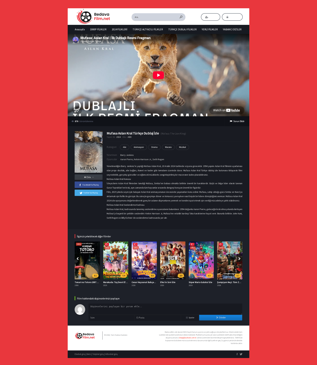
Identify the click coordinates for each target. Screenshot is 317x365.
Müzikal (182, 147)
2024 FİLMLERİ (119, 29)
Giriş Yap (234, 17)
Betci (89, 354)
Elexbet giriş (80, 354)
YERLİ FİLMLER (210, 29)
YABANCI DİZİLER (232, 29)
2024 (118, 136)
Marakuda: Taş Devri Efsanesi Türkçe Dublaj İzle (126, 282)
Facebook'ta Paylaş (91, 184)
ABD (129, 136)
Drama (154, 147)
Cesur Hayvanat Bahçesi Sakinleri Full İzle (152, 282)
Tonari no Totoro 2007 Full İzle (89, 282)
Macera (168, 147)
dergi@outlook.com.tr (187, 337)
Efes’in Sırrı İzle (167, 282)
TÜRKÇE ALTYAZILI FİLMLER (148, 29)
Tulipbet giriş (98, 354)
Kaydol (213, 17)
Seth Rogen (158, 159)
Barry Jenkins (127, 155)
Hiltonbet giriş (111, 354)
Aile (124, 147)
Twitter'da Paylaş (90, 192)
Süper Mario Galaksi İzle (200, 282)
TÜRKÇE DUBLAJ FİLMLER (182, 29)
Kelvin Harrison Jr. (142, 159)
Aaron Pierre (126, 159)
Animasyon (139, 147)
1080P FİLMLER (98, 29)
